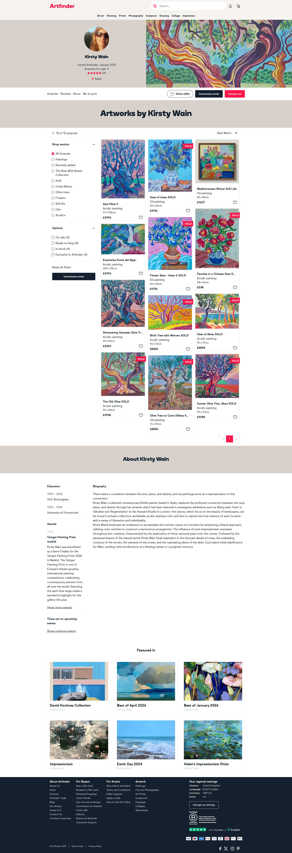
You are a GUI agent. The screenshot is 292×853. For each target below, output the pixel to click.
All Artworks (63, 153)
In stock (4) (63, 248)
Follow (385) (183, 94)
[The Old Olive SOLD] (123, 385)
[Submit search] (155, 6)
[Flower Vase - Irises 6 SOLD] (170, 254)
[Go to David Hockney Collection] (79, 686)
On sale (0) (63, 237)
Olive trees (62, 192)
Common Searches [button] (60, 818)
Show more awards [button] (59, 607)
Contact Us (56, 814)
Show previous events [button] (61, 631)
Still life (60, 203)
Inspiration (189, 15)
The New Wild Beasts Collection (69, 173)
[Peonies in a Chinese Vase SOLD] (217, 249)
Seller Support (114, 794)
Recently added (65, 165)
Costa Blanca (64, 186)
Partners (54, 794)
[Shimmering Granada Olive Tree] (123, 314)
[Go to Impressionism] (79, 745)
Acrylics (60, 215)
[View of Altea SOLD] (217, 322)
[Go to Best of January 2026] (213, 686)
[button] (73, 144)
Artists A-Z (55, 810)
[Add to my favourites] (141, 217)
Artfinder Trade (58, 798)
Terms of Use (77, 846)
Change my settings (204, 804)
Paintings (61, 159)
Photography (136, 15)
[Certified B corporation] (202, 817)
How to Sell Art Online (118, 802)
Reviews (65, 93)
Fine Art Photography (147, 790)
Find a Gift (82, 810)
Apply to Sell (113, 798)
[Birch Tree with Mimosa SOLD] (170, 323)
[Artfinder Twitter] (226, 849)
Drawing (164, 15)
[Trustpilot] (214, 829)
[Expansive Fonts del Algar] (123, 250)
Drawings (141, 802)
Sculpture (151, 15)
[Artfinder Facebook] (220, 849)
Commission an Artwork (89, 806)
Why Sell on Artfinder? (118, 786)
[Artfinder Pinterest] (238, 849)
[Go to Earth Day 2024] (146, 745)
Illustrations (142, 810)
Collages (140, 806)
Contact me (234, 94)
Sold (58, 180)
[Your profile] (230, 6)
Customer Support (86, 822)
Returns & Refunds (86, 818)
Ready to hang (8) (67, 243)
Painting (111, 15)
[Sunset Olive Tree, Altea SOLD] (217, 387)
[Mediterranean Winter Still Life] (217, 172)
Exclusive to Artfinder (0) (71, 254)
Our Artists (56, 806)
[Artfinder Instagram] (232, 849)
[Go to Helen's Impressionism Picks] (213, 745)
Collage (176, 15)
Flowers (61, 198)
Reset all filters (61, 267)
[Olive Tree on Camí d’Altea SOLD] (170, 393)
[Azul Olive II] (123, 180)
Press (53, 790)
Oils (58, 209)
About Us (55, 786)
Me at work (90, 93)
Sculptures (141, 798)
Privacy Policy (95, 846)
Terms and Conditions (118, 790)
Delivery (80, 814)
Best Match (224, 133)
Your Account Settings (88, 802)
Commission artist (209, 94)
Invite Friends (83, 798)
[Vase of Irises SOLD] (170, 177)
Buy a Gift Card (84, 786)
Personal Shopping (86, 794)
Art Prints (141, 794)
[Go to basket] (238, 6)
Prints (122, 15)
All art (100, 15)
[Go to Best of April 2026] (146, 686)
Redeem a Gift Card (87, 790)
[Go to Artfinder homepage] (62, 6)
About (77, 93)
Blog (52, 802)
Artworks (52, 93)
